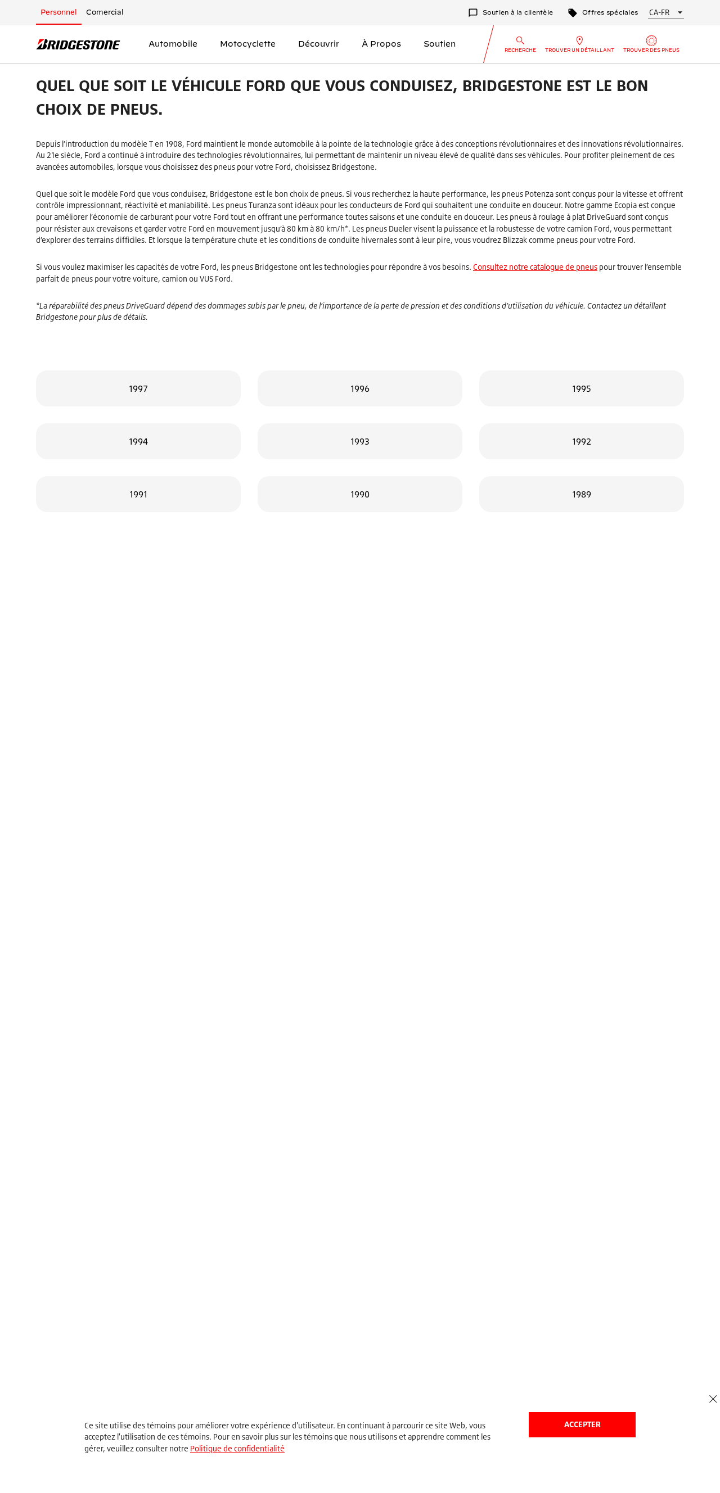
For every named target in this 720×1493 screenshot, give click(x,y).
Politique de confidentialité (237, 1448)
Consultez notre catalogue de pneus (535, 267)
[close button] (713, 1399)
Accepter (582, 1424)
